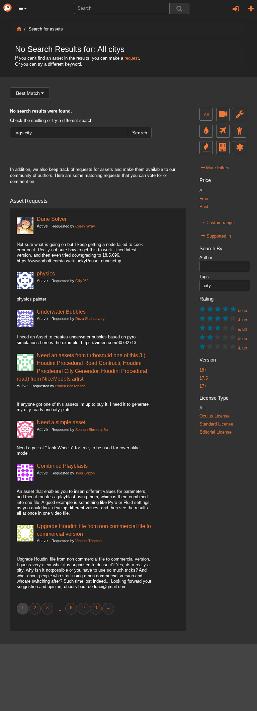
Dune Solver (52, 219)
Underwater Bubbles (61, 312)
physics (46, 273)
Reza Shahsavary (90, 319)
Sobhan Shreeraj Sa (91, 430)
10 (96, 607)
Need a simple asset (61, 422)
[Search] (179, 8)
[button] (23, 8)
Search (139, 132)
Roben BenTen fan (70, 386)
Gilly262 (81, 281)
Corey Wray (85, 226)
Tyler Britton (85, 473)
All (206, 115)
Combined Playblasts (62, 466)
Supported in (216, 235)
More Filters (215, 167)
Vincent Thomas (88, 541)
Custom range (217, 221)
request (131, 58)
